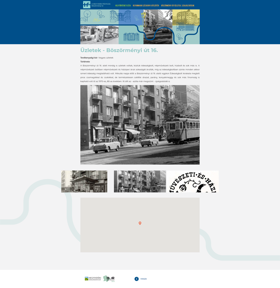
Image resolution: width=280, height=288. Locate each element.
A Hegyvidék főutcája (96, 4)
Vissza (143, 279)
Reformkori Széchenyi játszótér (146, 5)
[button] (140, 223)
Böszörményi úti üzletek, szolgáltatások (177, 5)
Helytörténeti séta (123, 5)
